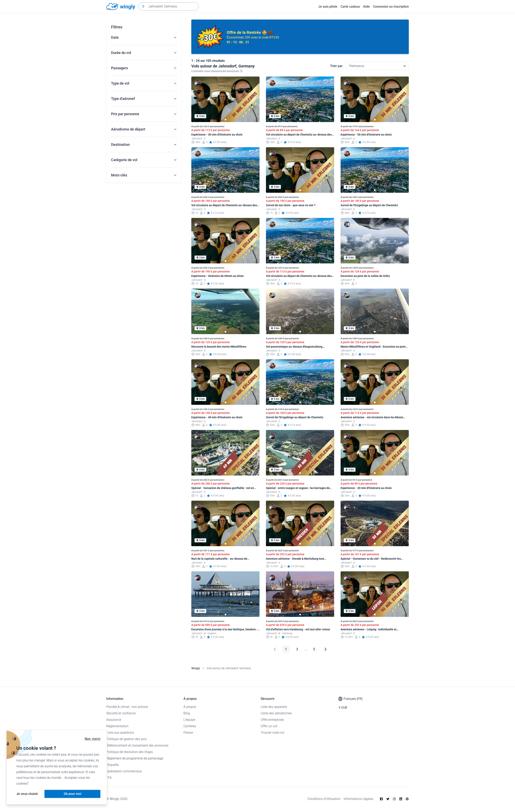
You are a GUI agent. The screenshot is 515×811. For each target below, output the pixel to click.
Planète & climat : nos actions (127, 707)
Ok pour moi (72, 794)
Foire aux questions (120, 732)
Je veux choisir (27, 794)
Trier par (336, 66)
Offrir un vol (269, 726)
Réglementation (117, 726)
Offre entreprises (272, 720)
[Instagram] (394, 799)
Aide (366, 6)
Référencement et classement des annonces (137, 745)
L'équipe (189, 720)
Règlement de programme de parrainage (134, 758)
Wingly (195, 668)
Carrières (189, 726)
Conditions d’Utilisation (323, 799)
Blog (186, 713)
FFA (109, 778)
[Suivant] (325, 649)
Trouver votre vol (272, 732)
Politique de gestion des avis (126, 739)
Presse (188, 732)
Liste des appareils (274, 707)
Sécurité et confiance (121, 713)
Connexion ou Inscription (391, 6)
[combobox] (168, 6)
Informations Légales (358, 799)
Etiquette (112, 765)
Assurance (113, 720)
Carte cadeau (350, 6)
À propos (189, 707)
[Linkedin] (400, 799)
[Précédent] (275, 649)
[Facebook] (381, 799)
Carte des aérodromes (276, 713)
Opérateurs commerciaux (124, 771)
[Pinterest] (407, 799)
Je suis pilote (327, 6)
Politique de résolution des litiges (129, 752)
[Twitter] (387, 799)
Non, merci (92, 739)
